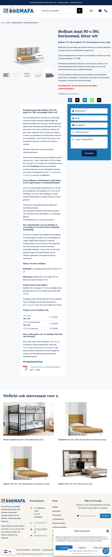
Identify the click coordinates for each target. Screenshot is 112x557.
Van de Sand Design (49, 554)
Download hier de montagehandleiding (45, 367)
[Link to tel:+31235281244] (106, 11)
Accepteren (64, 548)
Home (3, 23)
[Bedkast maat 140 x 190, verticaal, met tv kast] (83, 463)
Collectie (8, 23)
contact (26, 348)
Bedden (68, 94)
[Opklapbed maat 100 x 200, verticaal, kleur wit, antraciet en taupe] (83, 419)
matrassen (30, 305)
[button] (108, 531)
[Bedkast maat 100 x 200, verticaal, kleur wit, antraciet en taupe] (28, 463)
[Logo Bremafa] (18, 8)
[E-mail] (99, 100)
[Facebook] (70, 100)
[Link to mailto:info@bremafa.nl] (100, 11)
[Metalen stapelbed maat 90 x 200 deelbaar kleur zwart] (28, 419)
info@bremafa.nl (40, 536)
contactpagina (48, 348)
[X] (77, 100)
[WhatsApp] (91, 100)
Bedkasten (75, 94)
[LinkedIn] (84, 100)
